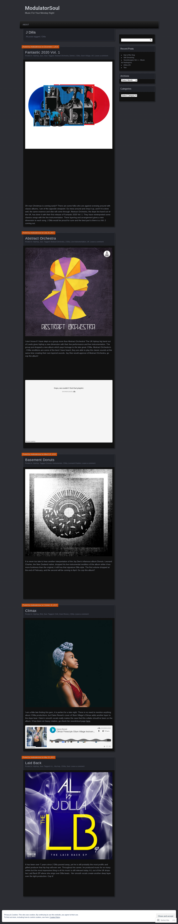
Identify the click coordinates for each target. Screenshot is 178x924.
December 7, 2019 (51, 47)
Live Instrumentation (78, 242)
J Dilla (77, 56)
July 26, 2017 (49, 233)
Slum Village (86, 56)
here (88, 721)
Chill (56, 614)
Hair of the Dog (129, 55)
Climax (31, 611)
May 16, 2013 (49, 757)
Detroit (72, 56)
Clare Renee (64, 614)
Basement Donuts (39, 460)
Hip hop (57, 766)
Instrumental (57, 463)
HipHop (36, 56)
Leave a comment (101, 56)
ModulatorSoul (42, 8)
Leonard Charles (74, 463)
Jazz (41, 56)
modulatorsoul (36, 47)
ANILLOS (127, 65)
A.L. (51, 766)
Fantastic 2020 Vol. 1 (42, 52)
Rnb (41, 614)
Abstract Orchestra (62, 56)
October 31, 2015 (50, 605)
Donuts (49, 463)
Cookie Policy (55, 917)
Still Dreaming (128, 58)
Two (125, 68)
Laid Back (33, 763)
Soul (46, 56)
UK (92, 56)
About (26, 25)
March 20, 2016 (50, 454)
